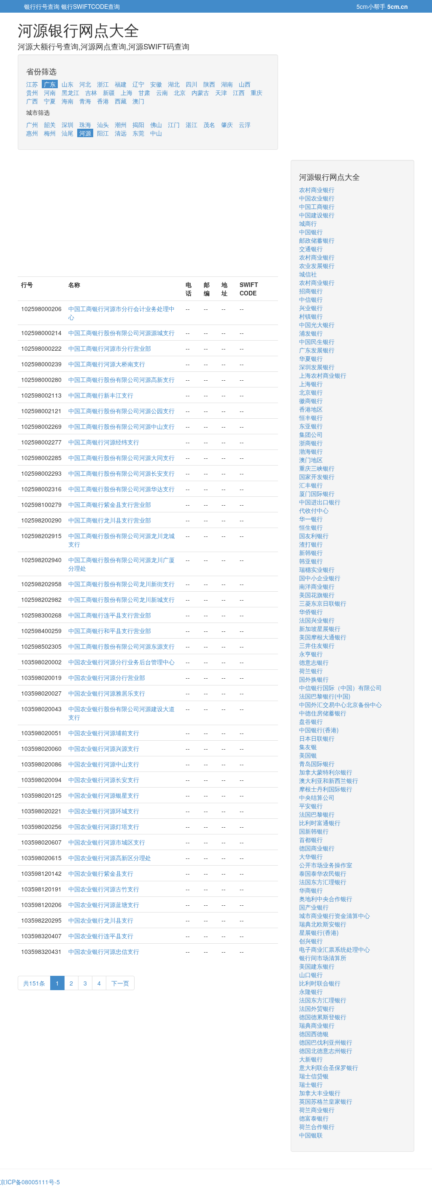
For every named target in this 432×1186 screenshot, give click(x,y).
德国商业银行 (317, 848)
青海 (85, 101)
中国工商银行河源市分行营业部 (109, 348)
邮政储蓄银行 (317, 240)
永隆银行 (311, 991)
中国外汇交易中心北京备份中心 (340, 704)
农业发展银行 (317, 265)
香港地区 (311, 409)
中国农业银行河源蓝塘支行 (103, 904)
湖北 (174, 84)
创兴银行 (311, 941)
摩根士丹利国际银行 (325, 789)
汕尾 (67, 133)
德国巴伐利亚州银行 (325, 1042)
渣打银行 (311, 544)
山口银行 (311, 974)
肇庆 (227, 124)
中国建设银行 (317, 215)
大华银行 (311, 856)
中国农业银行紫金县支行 (100, 873)
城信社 (308, 274)
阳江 (103, 133)
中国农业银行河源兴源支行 (103, 748)
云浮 (245, 124)
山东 (67, 84)
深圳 (67, 124)
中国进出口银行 (319, 502)
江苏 (32, 84)
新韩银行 (311, 552)
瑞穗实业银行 (317, 569)
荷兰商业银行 (317, 1109)
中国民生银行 (317, 341)
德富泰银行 (314, 1118)
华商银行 (311, 890)
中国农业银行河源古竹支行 (103, 889)
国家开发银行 (317, 476)
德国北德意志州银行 (325, 1050)
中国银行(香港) (319, 730)
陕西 (209, 84)
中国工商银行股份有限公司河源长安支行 (121, 473)
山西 (245, 84)
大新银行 (311, 1059)
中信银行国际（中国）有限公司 (340, 687)
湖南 (227, 84)
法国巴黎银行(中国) (325, 696)
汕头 (103, 124)
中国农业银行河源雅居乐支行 (106, 693)
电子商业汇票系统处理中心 (334, 949)
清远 (121, 133)
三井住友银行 (317, 645)
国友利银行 (314, 535)
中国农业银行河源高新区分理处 (109, 857)
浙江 (103, 84)
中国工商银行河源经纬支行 (103, 442)
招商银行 (311, 291)
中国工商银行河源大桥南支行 (106, 364)
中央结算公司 (317, 797)
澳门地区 (311, 459)
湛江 (191, 124)
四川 (191, 84)
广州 (32, 124)
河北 (85, 84)
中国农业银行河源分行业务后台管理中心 (121, 662)
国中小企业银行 (319, 578)
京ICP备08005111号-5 (30, 1182)
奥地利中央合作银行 (325, 898)
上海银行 (311, 383)
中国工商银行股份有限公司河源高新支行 (121, 379)
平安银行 (311, 805)
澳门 (138, 101)
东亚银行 (311, 426)
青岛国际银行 (317, 763)
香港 (103, 101)
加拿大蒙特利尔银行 (325, 772)
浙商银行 (311, 443)
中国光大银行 (317, 324)
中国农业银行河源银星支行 (103, 795)
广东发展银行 (317, 350)
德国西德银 (314, 1033)
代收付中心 (314, 510)
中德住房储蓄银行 (322, 713)
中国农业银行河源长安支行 (103, 779)
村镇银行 (311, 316)
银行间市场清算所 (322, 957)
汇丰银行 (311, 485)
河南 (50, 92)
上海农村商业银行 (322, 375)
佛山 (156, 124)
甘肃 (144, 92)
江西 (239, 92)
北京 (180, 92)
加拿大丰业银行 (319, 1093)
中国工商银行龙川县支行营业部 (109, 520)
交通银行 (311, 248)
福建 (121, 84)
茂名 (209, 124)
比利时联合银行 (319, 983)
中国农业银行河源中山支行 (103, 764)
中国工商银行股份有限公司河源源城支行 (121, 332)
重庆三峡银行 (317, 468)
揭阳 (138, 124)
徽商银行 (311, 400)
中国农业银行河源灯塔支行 (103, 826)
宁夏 (50, 101)
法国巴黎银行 (317, 814)
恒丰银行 (311, 417)
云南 (162, 92)
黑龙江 (70, 92)
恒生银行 (311, 527)
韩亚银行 (311, 561)
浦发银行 (311, 333)
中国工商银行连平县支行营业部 (109, 615)
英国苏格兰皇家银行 (325, 1101)
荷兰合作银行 (317, 1126)
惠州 (32, 133)
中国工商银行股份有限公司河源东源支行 (121, 646)
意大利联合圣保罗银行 (328, 1067)
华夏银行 (311, 358)
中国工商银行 (317, 206)
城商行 (308, 223)
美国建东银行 (317, 966)
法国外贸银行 (317, 1008)
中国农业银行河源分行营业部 (106, 677)
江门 (174, 124)
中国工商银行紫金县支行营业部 (109, 504)
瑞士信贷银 (314, 1076)
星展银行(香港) (319, 932)
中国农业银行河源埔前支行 (103, 732)
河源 (85, 133)
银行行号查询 (41, 6)
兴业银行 (311, 307)
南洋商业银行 (317, 586)
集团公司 (311, 434)
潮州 (121, 124)
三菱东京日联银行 (322, 603)
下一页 (120, 983)
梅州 (50, 133)
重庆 (256, 92)
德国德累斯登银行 (322, 1017)
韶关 (50, 124)
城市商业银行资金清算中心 (334, 915)
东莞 (138, 133)
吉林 (91, 92)
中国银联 (311, 1135)
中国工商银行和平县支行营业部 (109, 630)
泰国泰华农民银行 (322, 873)
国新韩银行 (314, 831)
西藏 (121, 101)
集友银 (308, 746)
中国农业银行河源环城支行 (103, 811)
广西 (32, 101)
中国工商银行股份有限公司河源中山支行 (121, 426)
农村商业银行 (317, 189)
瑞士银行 (311, 1084)
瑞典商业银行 (317, 1025)
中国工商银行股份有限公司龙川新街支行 (121, 583)
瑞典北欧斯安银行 (322, 924)
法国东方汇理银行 (322, 881)
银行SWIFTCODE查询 (90, 6)
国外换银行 (314, 679)
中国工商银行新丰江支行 (100, 395)
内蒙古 (200, 92)
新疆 (109, 92)
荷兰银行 (311, 670)
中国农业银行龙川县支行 (100, 920)
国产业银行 (314, 907)
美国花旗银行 (317, 594)
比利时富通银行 (319, 822)
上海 (126, 92)
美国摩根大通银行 (322, 637)
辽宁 (138, 84)
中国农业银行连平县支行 (100, 935)
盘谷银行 (311, 721)
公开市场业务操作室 (325, 865)
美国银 (308, 755)
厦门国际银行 (317, 493)
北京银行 (311, 392)
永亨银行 (311, 654)
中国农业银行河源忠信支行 (103, 951)
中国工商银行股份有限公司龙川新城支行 (121, 599)
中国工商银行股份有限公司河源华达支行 (121, 489)
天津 (221, 92)
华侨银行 (311, 611)
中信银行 (311, 299)
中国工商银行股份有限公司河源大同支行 (121, 457)
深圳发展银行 (317, 367)
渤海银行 (311, 451)
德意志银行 (314, 662)
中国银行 (311, 231)
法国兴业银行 (317, 620)
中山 (156, 133)
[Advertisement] (148, 217)
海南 (67, 101)
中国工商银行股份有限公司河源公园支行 (121, 410)
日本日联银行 (317, 738)
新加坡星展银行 (319, 628)
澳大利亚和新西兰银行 (328, 780)
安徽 (156, 84)
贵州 (32, 92)
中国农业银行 (317, 198)
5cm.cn (397, 6)
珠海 (85, 124)
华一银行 (311, 518)
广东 (50, 84)
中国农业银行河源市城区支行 (106, 842)
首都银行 (311, 839)
